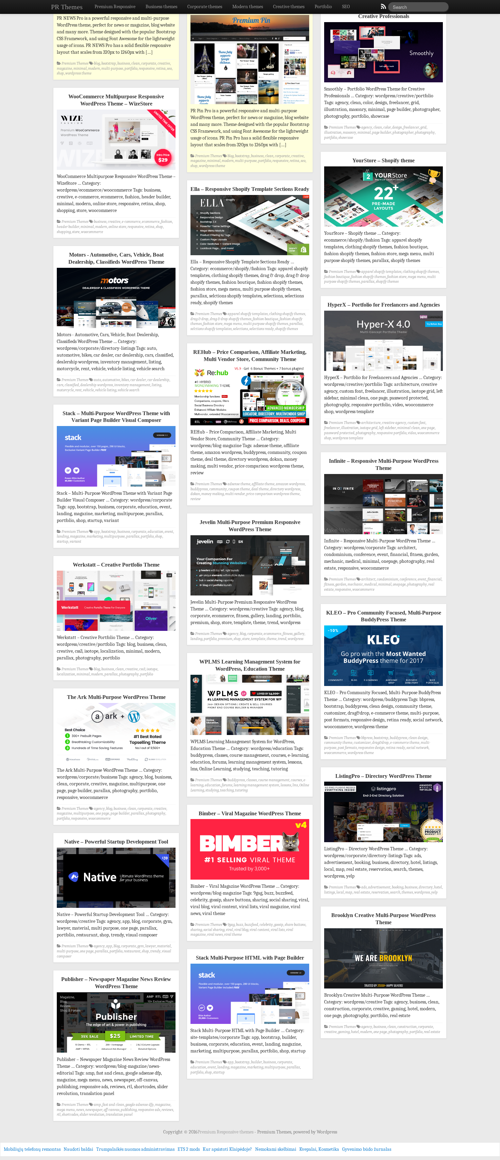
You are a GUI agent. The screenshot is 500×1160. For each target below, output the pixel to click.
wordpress (295, 639)
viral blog (241, 930)
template (258, 639)
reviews (167, 1110)
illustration (332, 132)
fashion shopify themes (368, 277)
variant (75, 541)
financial (434, 579)
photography (425, 132)
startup (62, 541)
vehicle (88, 390)
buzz (239, 924)
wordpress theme (78, 73)
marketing (95, 536)
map (348, 892)
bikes (125, 380)
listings (329, 892)
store (76, 232)
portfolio (130, 68)
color (387, 127)
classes (251, 780)
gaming (344, 1032)
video (412, 433)
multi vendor (235, 494)
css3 (142, 669)
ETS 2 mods (189, 1149)
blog (97, 63)
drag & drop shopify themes (230, 319)
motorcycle (65, 390)
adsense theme (239, 484)
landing (63, 536)
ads (364, 887)
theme (272, 639)
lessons (286, 785)
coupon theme (239, 489)
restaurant (132, 951)
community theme (338, 742)
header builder (68, 227)
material (164, 946)
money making (212, 494)
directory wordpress (285, 489)
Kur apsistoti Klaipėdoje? (227, 1149)
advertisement (379, 887)
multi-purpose (112, 68)
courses (296, 780)
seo (169, 68)
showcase (345, 137)
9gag (231, 924)
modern (94, 68)
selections (240, 329)
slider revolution (92, 1114)
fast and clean (113, 1104)
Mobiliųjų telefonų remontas (32, 1149)
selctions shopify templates (211, 329)
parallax (367, 281)
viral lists (278, 930)
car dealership (158, 380)
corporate (148, 63)
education (155, 531)
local (340, 892)
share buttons (295, 924)
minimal (80, 68)
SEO (346, 7)
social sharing (213, 930)
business (123, 63)
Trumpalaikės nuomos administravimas (135, 1149)
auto (97, 380)
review (195, 499)
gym (140, 946)
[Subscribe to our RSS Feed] (383, 8)
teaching (227, 790)
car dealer (138, 380)
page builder (381, 132)
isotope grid (369, 428)
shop (60, 73)
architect (368, 579)
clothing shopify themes (421, 271)
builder (256, 1062)
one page (428, 428)
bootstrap (108, 63)
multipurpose (114, 536)
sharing (196, 930)
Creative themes (288, 7)
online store (117, 227)
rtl (59, 1114)
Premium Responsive (115, 7)
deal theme (260, 489)
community (218, 489)
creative (163, 63)
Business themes (161, 7)
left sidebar (387, 428)
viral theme (233, 934)
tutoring (241, 790)
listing (156, 385)
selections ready (261, 329)
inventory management (132, 385)
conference (408, 579)
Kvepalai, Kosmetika (319, 1149)
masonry (349, 132)
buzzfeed (251, 924)
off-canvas (111, 1110)
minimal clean (408, 428)
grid (423, 127)
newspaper (93, 1110)
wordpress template (348, 438)
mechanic (355, 584)
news (80, 1110)
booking (397, 887)
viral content (259, 930)
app (97, 531)
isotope (152, 669)
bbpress (366, 738)
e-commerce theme (404, 742)
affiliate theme (263, 484)
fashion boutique (337, 277)
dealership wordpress (96, 385)
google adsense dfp (140, 1104)
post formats (347, 748)
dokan (195, 494)
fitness (329, 584)
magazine (64, 68)
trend (282, 639)
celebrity (266, 924)
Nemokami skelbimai (275, 1149)
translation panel (119, 1114)
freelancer (411, 127)
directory (426, 887)
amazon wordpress (290, 484)
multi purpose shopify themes (265, 324)
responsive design (371, 748)
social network (417, 748)
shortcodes (70, 1114)
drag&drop (380, 742)
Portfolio (323, 7)
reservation (380, 892)
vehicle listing (105, 390)
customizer (362, 742)
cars (60, 385)
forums (227, 785)
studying (212, 790)
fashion (166, 221)
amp (97, 1104)
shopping (64, 232)
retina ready (395, 748)
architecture (371, 423)
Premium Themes (75, 63)
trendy (155, 951)
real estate (362, 892)
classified (72, 385)
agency (366, 127)
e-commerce (131, 221)
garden (340, 584)
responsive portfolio (391, 433)
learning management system (256, 785)
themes (407, 892)
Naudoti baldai (78, 1149)
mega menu (417, 277)
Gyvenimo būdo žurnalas (366, 1149)
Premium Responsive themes (226, 1132)
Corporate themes (204, 7)
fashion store (396, 277)
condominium (387, 579)
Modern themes (247, 7)
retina (161, 68)
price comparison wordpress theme (273, 494)
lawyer (150, 946)
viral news (215, 934)
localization (66, 674)
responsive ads (149, 1110)
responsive (147, 68)
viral (229, 930)
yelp (434, 892)
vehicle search (128, 390)
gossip (278, 924)
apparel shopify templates (381, 271)
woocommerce (92, 232)
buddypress (199, 489)
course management (273, 780)
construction (407, 1027)
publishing (129, 1110)
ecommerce (151, 221)
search (395, 892)
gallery (299, 634)
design (397, 127)
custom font (416, 423)
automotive (111, 380)
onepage (399, 584)
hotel (438, 887)
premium (225, 639)
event (169, 531)
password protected (339, 433)
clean (135, 63)
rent (78, 390)
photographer (403, 132)
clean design (418, 738)
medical (370, 584)
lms (295, 785)
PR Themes (67, 7)
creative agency (394, 423)
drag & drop (199, 319)
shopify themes (387, 281)
